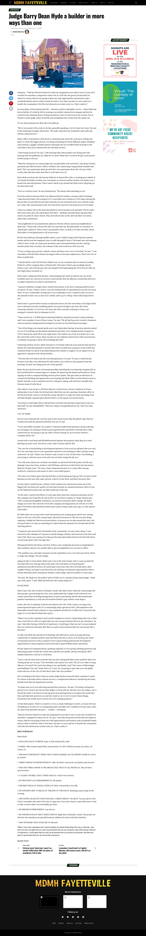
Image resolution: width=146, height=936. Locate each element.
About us (70, 923)
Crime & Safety (83, 2)
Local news (54, 2)
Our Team (78, 923)
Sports (102, 2)
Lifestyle (111, 2)
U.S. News (73, 2)
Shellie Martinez (18, 32)
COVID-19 (94, 2)
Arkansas (63, 2)
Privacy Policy (89, 923)
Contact (61, 923)
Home (54, 923)
